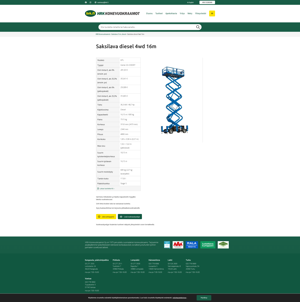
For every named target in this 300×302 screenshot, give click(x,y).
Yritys (182, 13)
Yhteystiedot (200, 13)
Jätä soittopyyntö (108, 217)
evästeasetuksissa (179, 298)
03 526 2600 (172, 264)
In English (190, 2)
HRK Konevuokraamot (103, 34)
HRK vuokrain (207, 2)
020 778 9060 (90, 282)
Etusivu (149, 13)
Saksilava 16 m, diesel (118, 34)
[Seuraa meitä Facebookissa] (86, 2)
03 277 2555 (89, 264)
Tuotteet (159, 13)
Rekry (190, 13)
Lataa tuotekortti (106, 188)
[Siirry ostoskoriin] (212, 13)
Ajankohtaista (171, 13)
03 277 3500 (135, 264)
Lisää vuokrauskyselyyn (132, 217)
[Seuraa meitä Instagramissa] (90, 2)
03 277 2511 (117, 264)
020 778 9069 (191, 264)
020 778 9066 (154, 264)
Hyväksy (204, 298)
